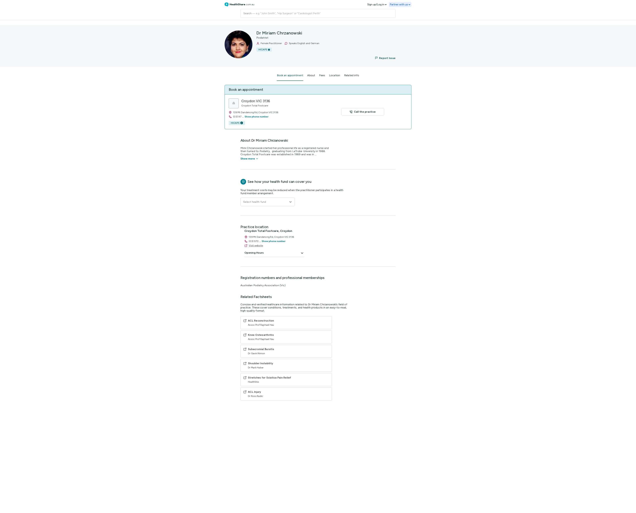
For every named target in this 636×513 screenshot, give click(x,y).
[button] (383, 58)
